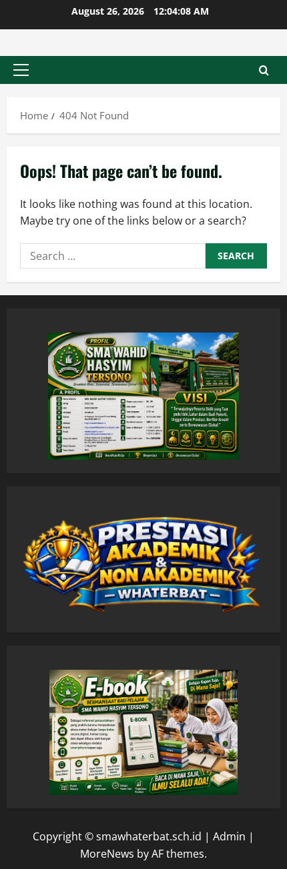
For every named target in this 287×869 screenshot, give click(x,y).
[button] (21, 70)
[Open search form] (264, 70)
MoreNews (107, 853)
